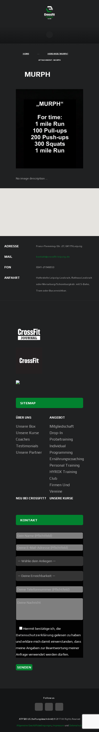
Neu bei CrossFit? (31, 498)
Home (26, 54)
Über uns (23, 417)
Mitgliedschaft (62, 426)
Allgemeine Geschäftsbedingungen (34, 725)
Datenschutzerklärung (35, 635)
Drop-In (56, 433)
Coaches (23, 439)
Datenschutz (75, 725)
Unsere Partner (29, 452)
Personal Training (65, 465)
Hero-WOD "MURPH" (58, 54)
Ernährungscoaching (67, 459)
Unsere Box (26, 426)
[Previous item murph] (33, 129)
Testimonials (27, 446)
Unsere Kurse (27, 433)
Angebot (57, 417)
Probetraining (61, 439)
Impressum (58, 725)
